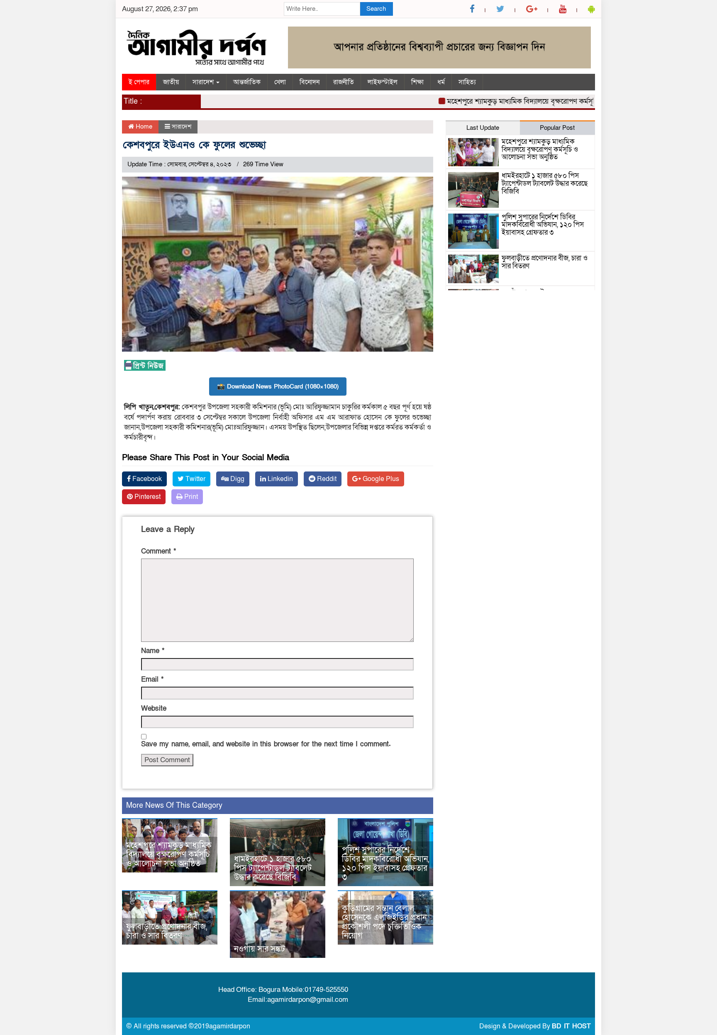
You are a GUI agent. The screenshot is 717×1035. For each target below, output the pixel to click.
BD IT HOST (571, 1026)
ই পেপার (139, 82)
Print (190, 496)
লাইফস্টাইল (383, 82)
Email (152, 679)
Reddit (326, 478)
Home (143, 126)
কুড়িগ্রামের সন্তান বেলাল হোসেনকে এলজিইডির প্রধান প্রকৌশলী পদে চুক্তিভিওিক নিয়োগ (384, 922)
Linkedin (279, 478)
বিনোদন (309, 82)
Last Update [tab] (482, 128)
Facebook (146, 478)
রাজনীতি (343, 82)
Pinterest (147, 496)
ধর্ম (441, 82)
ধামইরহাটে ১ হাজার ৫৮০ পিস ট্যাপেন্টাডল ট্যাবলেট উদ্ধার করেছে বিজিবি (273, 868)
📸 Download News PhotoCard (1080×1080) (278, 386)
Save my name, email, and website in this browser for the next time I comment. (266, 744)
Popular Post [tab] (557, 128)
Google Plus (380, 478)
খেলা (280, 82)
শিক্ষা (417, 82)
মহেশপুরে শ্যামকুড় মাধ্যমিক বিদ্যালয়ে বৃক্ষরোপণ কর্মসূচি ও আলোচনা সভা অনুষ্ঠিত (539, 101)
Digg (236, 478)
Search (376, 9)
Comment (158, 551)
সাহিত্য (467, 82)
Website (153, 708)
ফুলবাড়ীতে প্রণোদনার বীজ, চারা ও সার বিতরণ (166, 931)
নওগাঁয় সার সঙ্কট (259, 949)
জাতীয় (171, 82)
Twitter (194, 478)
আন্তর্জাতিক (247, 82)
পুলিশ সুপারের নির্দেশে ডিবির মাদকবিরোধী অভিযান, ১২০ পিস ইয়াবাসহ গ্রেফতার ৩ (385, 864)
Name (152, 651)
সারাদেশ (204, 82)
